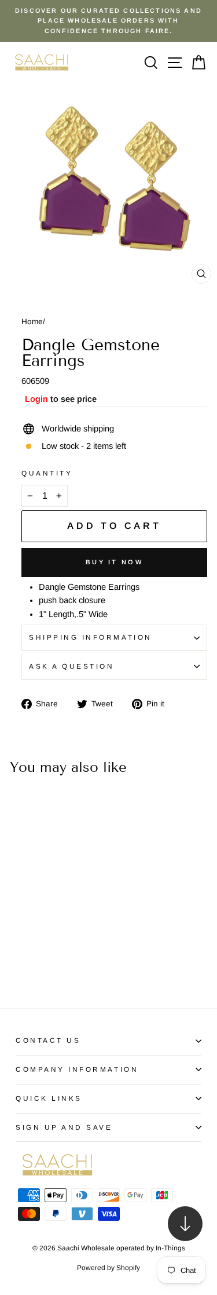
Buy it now (114, 561)
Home (32, 321)
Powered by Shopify (108, 1268)
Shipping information (90, 637)
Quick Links (49, 1098)
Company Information (77, 1069)
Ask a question (71, 666)
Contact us (48, 1040)
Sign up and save (64, 1127)
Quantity (46, 473)
